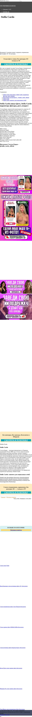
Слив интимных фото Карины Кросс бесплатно (12, 647)
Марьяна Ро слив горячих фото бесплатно (11, 688)
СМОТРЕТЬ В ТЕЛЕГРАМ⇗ (16, 64)
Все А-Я (7, 715)
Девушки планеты (16, 530)
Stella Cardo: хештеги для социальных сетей (14, 100)
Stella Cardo (6, 99)
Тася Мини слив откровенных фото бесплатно (12, 709)
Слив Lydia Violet (4, 565)
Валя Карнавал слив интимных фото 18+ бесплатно (13, 586)
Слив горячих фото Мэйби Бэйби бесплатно (12, 627)
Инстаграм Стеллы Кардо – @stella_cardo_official (16, 97)
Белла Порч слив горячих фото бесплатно (11, 668)
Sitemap (2, 715)
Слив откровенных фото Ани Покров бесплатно (13, 606)
